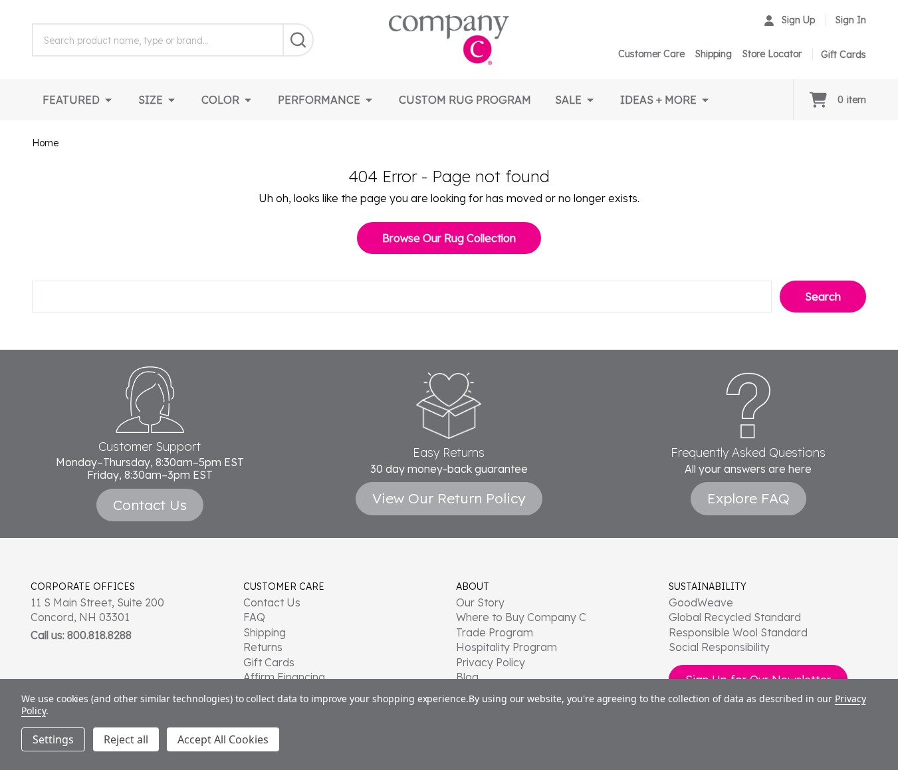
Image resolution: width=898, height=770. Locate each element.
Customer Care (651, 54)
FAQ (254, 617)
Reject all (126, 739)
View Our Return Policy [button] (449, 498)
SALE (568, 99)
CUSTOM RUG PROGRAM (465, 99)
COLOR (220, 99)
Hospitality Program (506, 647)
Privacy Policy (490, 662)
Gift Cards (268, 662)
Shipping (713, 54)
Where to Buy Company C (521, 617)
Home (45, 143)
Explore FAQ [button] (748, 498)
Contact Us (271, 602)
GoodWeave (701, 602)
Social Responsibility (719, 647)
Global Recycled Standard (735, 617)
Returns (262, 647)
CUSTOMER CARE (283, 586)
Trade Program (494, 632)
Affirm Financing (284, 677)
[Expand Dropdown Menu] (108, 99)
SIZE (150, 99)
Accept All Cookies (223, 739)
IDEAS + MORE (658, 99)
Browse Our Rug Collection (449, 238)
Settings (53, 739)
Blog (467, 677)
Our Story (480, 602)
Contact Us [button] (150, 504)
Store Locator (772, 54)
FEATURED (71, 99)
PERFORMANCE (319, 99)
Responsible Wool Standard (738, 632)
